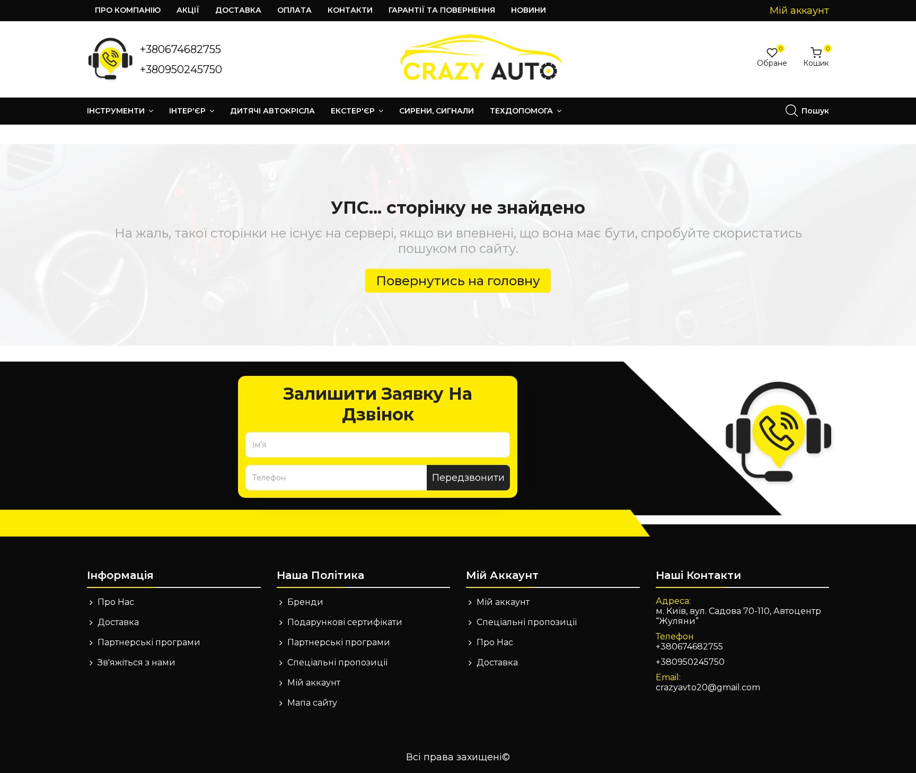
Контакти (350, 10)
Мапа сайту (312, 703)
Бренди (305, 602)
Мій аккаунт (313, 683)
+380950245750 (181, 69)
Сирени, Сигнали (436, 111)
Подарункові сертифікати (344, 622)
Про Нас (116, 602)
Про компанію (128, 10)
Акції (188, 10)
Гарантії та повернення (442, 10)
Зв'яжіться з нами (136, 662)
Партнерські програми (149, 642)
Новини (528, 10)
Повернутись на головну (458, 280)
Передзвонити (468, 478)
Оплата (294, 10)
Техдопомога (522, 111)
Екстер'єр (354, 111)
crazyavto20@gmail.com (708, 687)
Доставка (238, 10)
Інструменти (117, 111)
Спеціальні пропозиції (337, 662)
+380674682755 (180, 49)
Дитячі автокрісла (272, 111)
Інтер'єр (188, 111)
